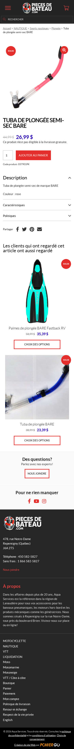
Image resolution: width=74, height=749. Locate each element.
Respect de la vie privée (18, 714)
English (7, 720)
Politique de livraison (16, 704)
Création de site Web (25, 745)
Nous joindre (37, 473)
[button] (8, 8)
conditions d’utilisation (44, 735)
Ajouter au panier (33, 155)
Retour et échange (15, 709)
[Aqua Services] (37, 8)
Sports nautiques (39, 28)
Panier (7, 688)
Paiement (9, 693)
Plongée (56, 28)
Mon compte (11, 699)
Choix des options (37, 344)
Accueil (7, 28)
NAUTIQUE (20, 28)
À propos (12, 586)
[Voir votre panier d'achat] (66, 8)
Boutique (9, 683)
